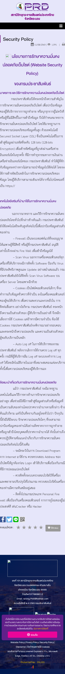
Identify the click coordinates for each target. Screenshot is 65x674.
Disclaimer (21, 647)
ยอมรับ (34, 634)
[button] (60, 26)
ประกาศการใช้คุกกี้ (41, 628)
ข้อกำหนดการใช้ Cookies (38, 647)
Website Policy (17, 642)
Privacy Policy (32, 642)
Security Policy (47, 642)
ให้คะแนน (54, 528)
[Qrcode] (22, 519)
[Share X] (9, 519)
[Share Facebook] (3, 519)
